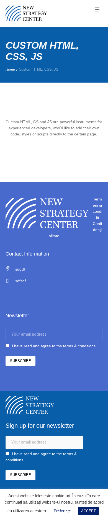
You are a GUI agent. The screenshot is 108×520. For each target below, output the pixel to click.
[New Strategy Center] (26, 13)
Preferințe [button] (62, 511)
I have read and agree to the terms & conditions (54, 346)
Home (10, 69)
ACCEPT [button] (88, 511)
